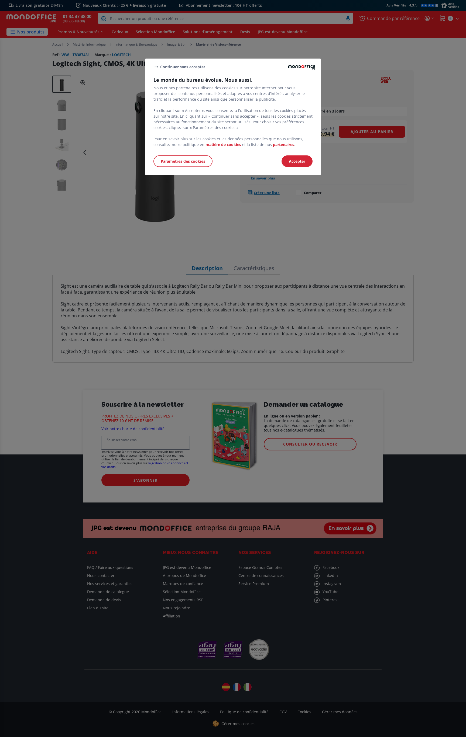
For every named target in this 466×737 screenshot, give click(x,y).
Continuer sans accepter (182, 66)
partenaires (283, 144)
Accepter (297, 161)
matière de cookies (223, 144)
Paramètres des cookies (183, 161)
